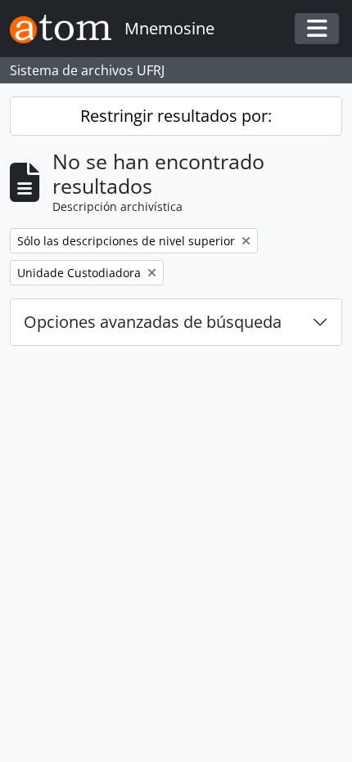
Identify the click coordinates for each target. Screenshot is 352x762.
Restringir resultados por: (176, 116)
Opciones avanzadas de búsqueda (153, 322)
